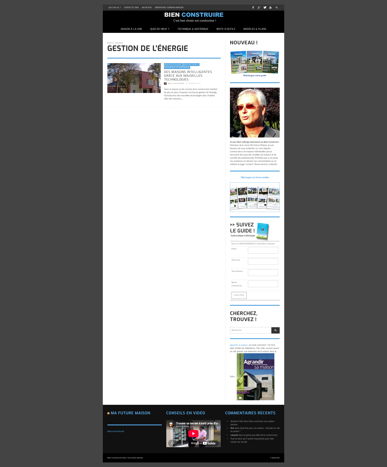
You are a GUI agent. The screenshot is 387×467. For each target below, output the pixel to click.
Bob (232, 428)
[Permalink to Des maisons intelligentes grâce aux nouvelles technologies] (134, 78)
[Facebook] (253, 8)
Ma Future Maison (130, 413)
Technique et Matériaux (177, 67)
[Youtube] (270, 8)
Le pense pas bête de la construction (261, 435)
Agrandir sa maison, (239, 345)
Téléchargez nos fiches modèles (255, 178)
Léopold (234, 435)
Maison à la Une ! (173, 64)
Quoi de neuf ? (191, 64)
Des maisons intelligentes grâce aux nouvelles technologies (188, 76)
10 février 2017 (193, 83)
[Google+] (259, 8)
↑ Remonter (275, 458)
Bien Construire (176, 83)
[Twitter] (265, 8)
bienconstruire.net (115, 431)
